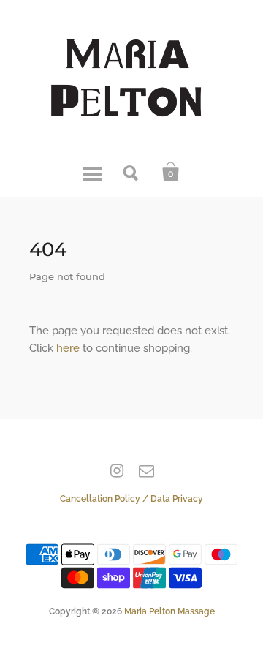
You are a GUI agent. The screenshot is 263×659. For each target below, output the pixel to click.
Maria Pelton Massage (169, 611)
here (68, 348)
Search (131, 172)
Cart (171, 172)
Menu (92, 172)
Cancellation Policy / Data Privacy (131, 499)
